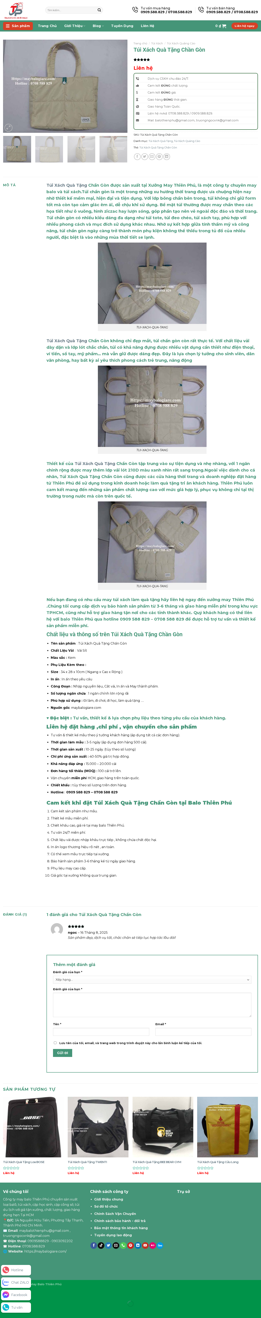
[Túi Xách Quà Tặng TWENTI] (98, 1127)
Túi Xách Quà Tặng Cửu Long (217, 1162)
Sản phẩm (21, 26)
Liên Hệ (147, 26)
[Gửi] (99, 10)
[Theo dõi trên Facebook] (93, 1245)
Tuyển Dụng (122, 26)
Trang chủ (140, 43)
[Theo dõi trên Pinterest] (130, 1245)
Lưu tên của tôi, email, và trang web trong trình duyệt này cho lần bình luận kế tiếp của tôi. (130, 1043)
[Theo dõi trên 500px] (160, 1245)
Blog (97, 26)
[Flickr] (152, 1245)
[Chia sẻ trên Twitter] (144, 156)
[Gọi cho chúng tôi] (123, 1245)
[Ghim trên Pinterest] (159, 156)
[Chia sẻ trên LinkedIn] (166, 156)
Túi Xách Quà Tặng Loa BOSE (23, 1162)
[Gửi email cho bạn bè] (152, 156)
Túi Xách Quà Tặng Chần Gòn (158, 147)
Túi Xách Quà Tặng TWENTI (87, 1162)
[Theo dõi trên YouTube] (145, 1245)
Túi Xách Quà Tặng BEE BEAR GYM (157, 1162)
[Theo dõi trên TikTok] (101, 1245)
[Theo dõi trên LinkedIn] (138, 1245)
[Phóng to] (8, 128)
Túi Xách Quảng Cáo (181, 43)
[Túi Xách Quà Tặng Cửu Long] (227, 1127)
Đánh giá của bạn (67, 972)
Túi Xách (157, 43)
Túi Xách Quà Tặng (161, 141)
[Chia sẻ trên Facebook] (137, 156)
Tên (57, 1024)
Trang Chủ (47, 26)
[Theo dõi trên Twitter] (108, 1245)
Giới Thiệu (73, 26)
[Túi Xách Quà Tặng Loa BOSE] (33, 1127)
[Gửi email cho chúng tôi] (116, 1245)
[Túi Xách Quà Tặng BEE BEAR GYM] (163, 1127)
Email (160, 1024)
